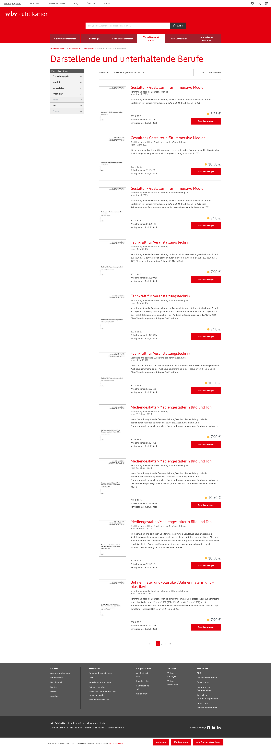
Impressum (202, 703)
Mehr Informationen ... (117, 743)
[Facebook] (208, 728)
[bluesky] (213, 728)
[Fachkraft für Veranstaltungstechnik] (112, 258)
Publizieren (34, 3)
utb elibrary (141, 693)
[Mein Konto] (259, 3)
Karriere (54, 686)
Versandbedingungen (207, 707)
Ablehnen (161, 742)
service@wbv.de (116, 727)
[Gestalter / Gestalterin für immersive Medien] (112, 103)
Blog (76, 3)
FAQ (91, 677)
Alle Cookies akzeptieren (208, 742)
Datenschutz (203, 682)
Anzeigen (54, 696)
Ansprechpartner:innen (61, 673)
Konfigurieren (181, 742)
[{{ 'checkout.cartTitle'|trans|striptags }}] (266, 3)
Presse (53, 691)
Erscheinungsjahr (61, 76)
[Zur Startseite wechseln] (27, 13)
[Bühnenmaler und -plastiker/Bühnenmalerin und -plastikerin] (112, 598)
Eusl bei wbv (142, 681)
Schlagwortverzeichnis (100, 699)
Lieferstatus (58, 87)
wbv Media (99, 723)
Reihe (55, 99)
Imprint (56, 82)
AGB (199, 673)
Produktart (58, 93)
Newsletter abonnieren (100, 682)
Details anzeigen (206, 121)
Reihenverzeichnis (97, 686)
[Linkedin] (218, 728)
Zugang (56, 111)
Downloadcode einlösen (100, 673)
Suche (180, 25)
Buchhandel (56, 682)
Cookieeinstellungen (207, 677)
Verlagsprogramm (12, 3)
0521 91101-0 (99, 727)
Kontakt (107, 3)
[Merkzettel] (252, 3)
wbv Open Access (57, 3)
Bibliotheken (56, 677)
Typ (54, 105)
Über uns (91, 3)
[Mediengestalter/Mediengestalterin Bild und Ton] (112, 423)
